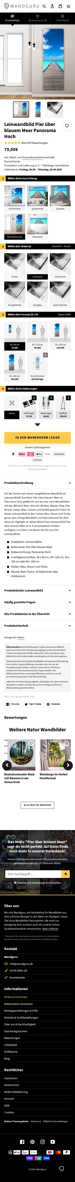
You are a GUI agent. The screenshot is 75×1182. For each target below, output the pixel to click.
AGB (6, 1106)
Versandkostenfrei (32, 157)
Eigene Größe (64, 314)
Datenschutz (11, 1085)
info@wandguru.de (21, 964)
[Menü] (68, 6)
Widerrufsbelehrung (16, 1092)
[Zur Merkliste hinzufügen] (67, 126)
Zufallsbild (10, 1045)
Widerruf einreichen (16, 997)
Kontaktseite (17, 978)
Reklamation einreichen (18, 1004)
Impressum (10, 1078)
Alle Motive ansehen (37, 805)
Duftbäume (11, 1052)
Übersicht (56, 246)
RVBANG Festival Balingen (55, 1121)
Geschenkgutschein (15, 1031)
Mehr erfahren (50, 929)
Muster (67, 246)
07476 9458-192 (18, 971)
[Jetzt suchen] (65, 874)
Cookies (9, 1112)
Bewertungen (12, 1038)
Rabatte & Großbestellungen (21, 1018)
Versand (9, 1099)
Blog (7, 1059)
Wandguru (41, 1169)
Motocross (36, 1121)
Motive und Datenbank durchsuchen (39, 883)
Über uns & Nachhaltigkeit (20, 1024)
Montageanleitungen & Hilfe (21, 1011)
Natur (21, 637)
